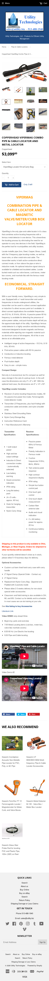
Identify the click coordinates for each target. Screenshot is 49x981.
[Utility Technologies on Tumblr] (34, 924)
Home (4, 47)
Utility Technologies (18, 965)
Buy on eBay (24, 893)
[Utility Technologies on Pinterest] (21, 924)
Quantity (5, 173)
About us (24, 886)
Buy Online (24, 889)
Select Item (6, 162)
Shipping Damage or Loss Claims (24, 903)
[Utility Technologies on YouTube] (41, 924)
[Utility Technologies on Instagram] (28, 924)
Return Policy (24, 900)
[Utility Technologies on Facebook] (14, 924)
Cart (45, 3)
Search (25, 882)
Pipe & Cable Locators (19, 47)
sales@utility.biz (27, 918)
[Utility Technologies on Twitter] (7, 924)
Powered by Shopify (35, 965)
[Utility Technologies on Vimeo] (24, 930)
